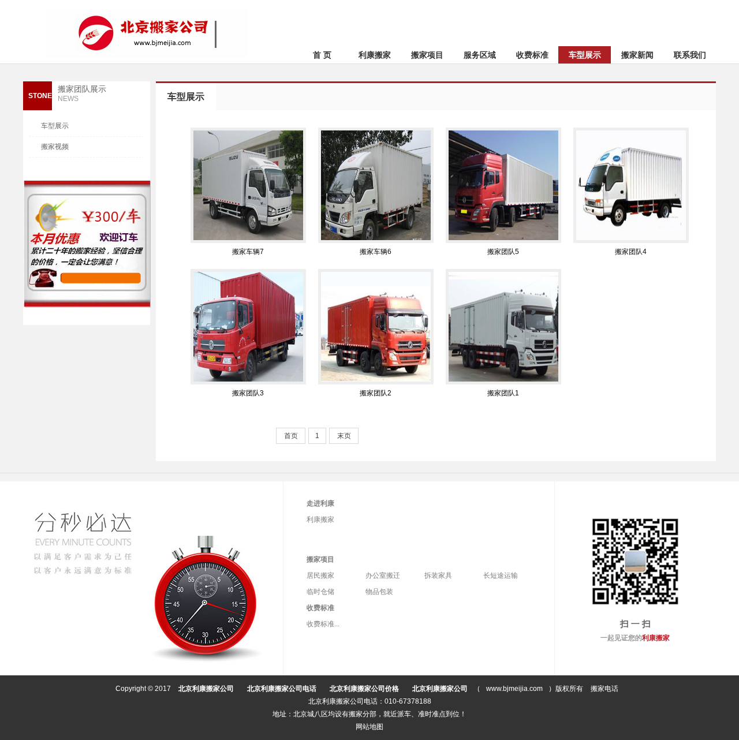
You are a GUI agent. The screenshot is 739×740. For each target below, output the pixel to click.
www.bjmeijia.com (514, 689)
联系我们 (690, 54)
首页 (291, 436)
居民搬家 (320, 575)
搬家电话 (604, 689)
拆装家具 (438, 575)
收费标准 (532, 54)
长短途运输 (500, 575)
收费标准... (323, 624)
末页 (344, 436)
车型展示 (585, 54)
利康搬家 (375, 54)
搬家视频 (55, 147)
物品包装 (379, 592)
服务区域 (480, 54)
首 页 (322, 54)
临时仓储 (320, 592)
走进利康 (320, 503)
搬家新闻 (637, 54)
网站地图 (369, 727)
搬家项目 (427, 54)
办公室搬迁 (382, 575)
